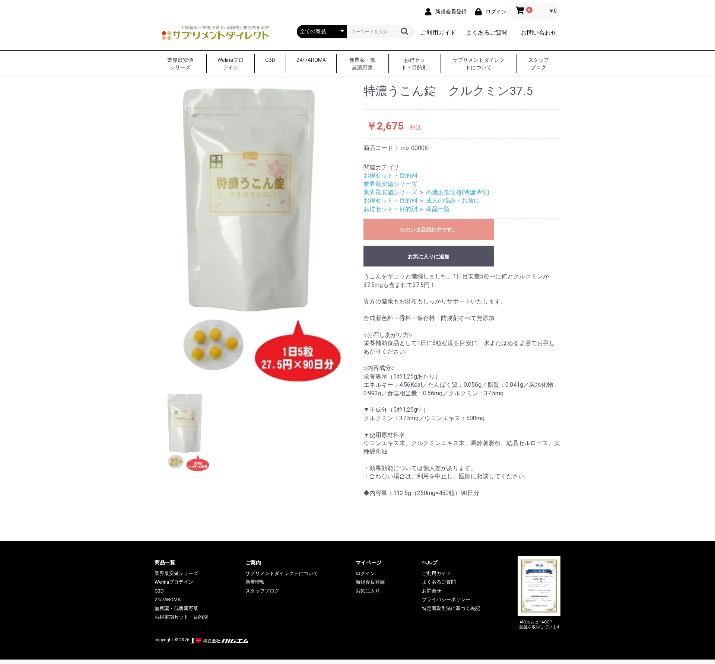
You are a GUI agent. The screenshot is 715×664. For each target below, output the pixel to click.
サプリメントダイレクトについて (478, 63)
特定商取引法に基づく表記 (451, 608)
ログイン (365, 573)
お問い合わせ (539, 32)
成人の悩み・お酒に (453, 200)
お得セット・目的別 (414, 63)
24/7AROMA (311, 60)
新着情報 (255, 582)
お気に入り (368, 591)
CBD (270, 60)
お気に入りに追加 (428, 256)
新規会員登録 (370, 582)
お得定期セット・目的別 (181, 617)
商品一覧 (438, 209)
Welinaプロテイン (230, 63)
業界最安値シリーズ (180, 63)
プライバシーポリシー (446, 599)
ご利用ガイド (438, 32)
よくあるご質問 (487, 32)
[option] (256, 233)
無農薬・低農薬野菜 (362, 63)
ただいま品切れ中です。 (428, 230)
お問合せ (431, 591)
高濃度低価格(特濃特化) (457, 192)
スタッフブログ (538, 63)
